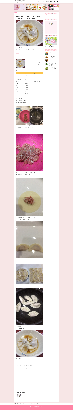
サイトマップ (31, 406)
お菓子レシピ (43, 1)
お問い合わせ (41, 406)
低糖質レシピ (51, 1)
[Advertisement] (29, 381)
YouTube (55, 1)
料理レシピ (39, 1)
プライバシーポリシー (36, 406)
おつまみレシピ (47, 1)
